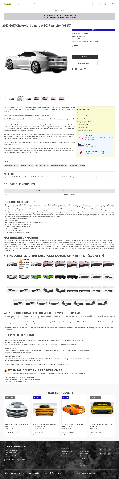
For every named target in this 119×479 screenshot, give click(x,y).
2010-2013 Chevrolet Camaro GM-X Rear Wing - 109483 (44, 426)
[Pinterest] (85, 68)
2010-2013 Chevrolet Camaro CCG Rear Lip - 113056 (101, 426)
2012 (71, 195)
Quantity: (75, 46)
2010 (64, 195)
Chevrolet (8, 195)
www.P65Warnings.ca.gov (19, 381)
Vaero (81, 463)
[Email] (76, 68)
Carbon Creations (85, 451)
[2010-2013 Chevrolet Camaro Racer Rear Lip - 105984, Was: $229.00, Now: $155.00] (74, 409)
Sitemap (63, 456)
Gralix (81, 456)
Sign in (100, 4)
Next (67, 98)
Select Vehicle (59, 10)
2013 (74, 195)
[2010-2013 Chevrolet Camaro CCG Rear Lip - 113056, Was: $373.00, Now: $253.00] (102, 409)
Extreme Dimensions (86, 461)
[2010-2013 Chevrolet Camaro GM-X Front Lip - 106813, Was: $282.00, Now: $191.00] (17, 409)
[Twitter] (81, 68)
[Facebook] (73, 68)
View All (82, 465)
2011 (67, 195)
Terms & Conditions (66, 451)
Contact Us (64, 453)
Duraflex (82, 449)
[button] (94, 41)
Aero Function (84, 453)
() (114, 4)
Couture (82, 458)
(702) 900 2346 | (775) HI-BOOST (15, 460)
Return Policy (65, 449)
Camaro (38, 195)
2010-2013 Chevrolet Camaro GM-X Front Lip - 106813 (16, 426)
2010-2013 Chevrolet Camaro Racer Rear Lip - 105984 (73, 426)
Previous (5, 98)
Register (106, 4)
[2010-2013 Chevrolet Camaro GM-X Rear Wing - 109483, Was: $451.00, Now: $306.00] (45, 409)
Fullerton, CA (89, 153)
